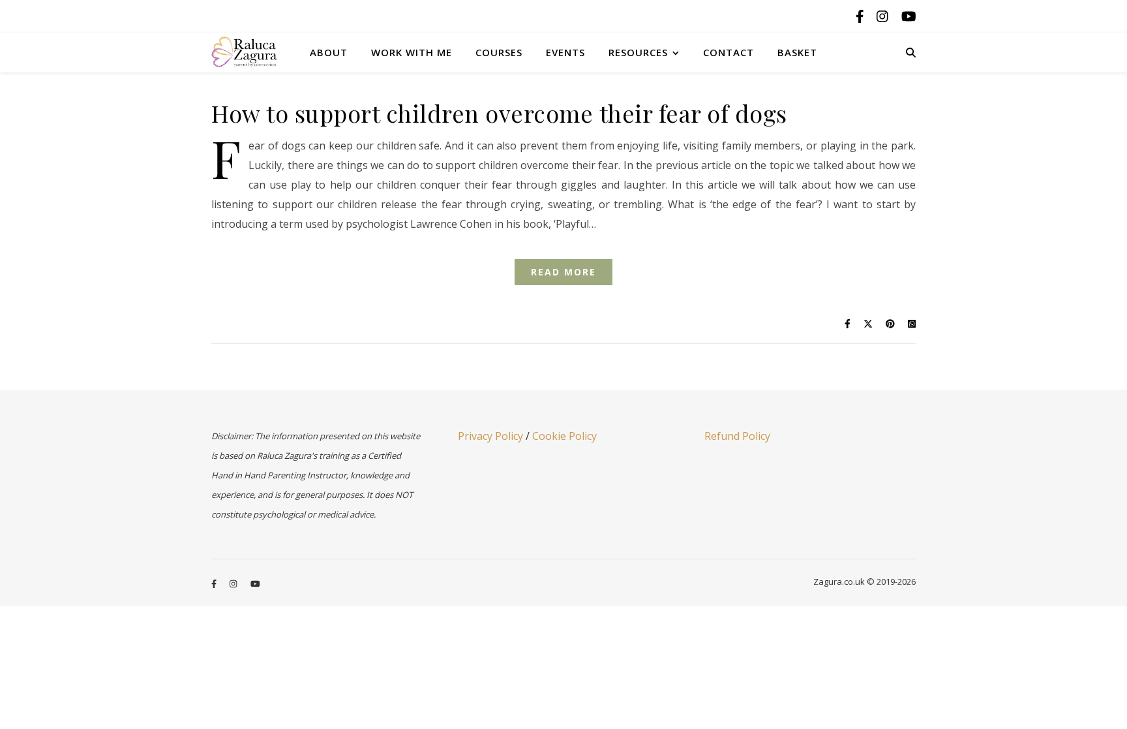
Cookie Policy (564, 436)
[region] (169, 628)
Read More (563, 272)
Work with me (411, 52)
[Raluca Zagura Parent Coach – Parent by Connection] (253, 52)
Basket (797, 52)
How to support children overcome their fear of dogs (499, 113)
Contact (728, 52)
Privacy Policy (490, 436)
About (329, 52)
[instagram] (884, 16)
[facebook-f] (861, 16)
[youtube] (908, 16)
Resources (638, 52)
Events (565, 52)
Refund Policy (737, 436)
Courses (498, 52)
